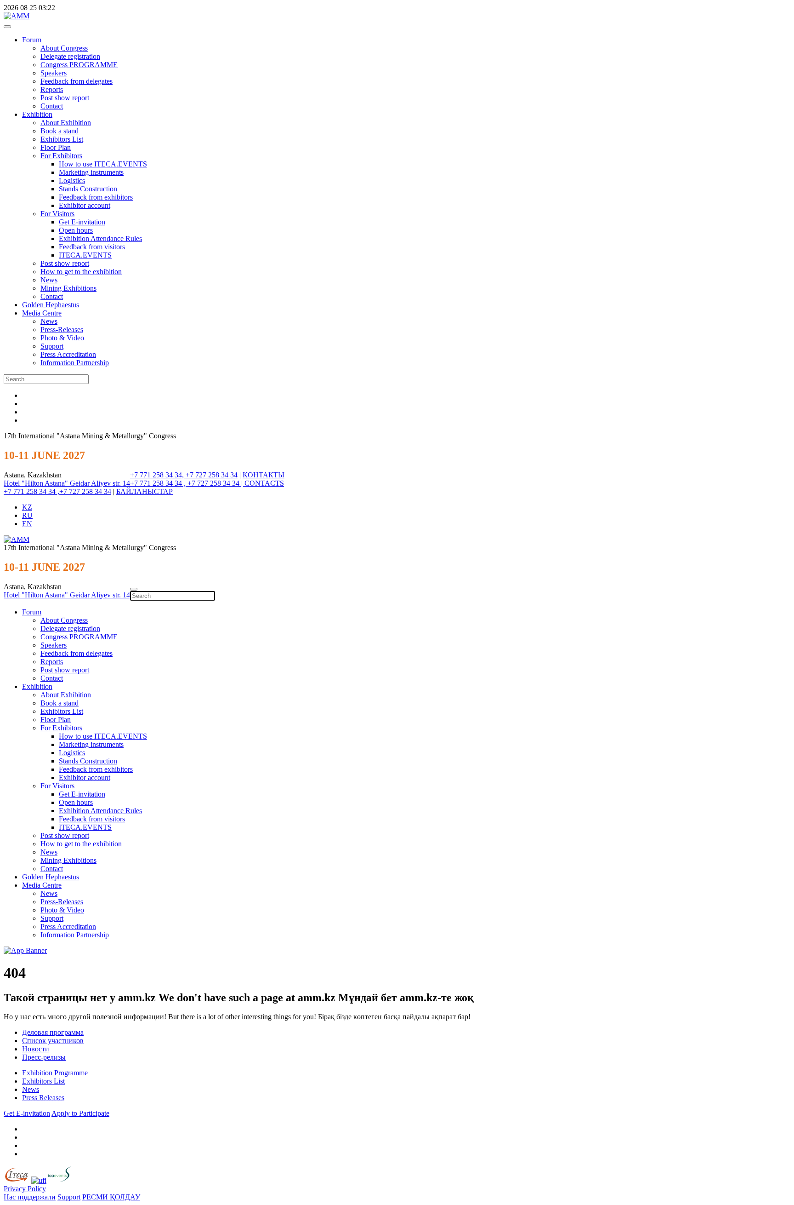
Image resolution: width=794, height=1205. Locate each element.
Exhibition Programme (55, 1073)
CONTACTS (264, 483)
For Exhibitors (61, 156)
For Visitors (57, 214)
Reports (51, 89)
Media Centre (42, 313)
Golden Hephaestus (50, 305)
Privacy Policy (25, 1189)
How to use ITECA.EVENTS (103, 164)
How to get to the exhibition (81, 271)
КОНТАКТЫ (263, 475)
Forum (31, 40)
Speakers (53, 73)
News (48, 280)
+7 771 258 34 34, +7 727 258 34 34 (184, 475)
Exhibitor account (84, 205)
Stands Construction (88, 189)
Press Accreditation (68, 354)
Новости (35, 1049)
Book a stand (59, 131)
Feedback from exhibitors (96, 197)
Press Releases (43, 1098)
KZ (27, 507)
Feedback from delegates (76, 81)
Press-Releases (61, 329)
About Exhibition (65, 122)
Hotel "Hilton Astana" (37, 483)
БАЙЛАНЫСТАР (144, 491)
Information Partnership (74, 363)
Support (51, 346)
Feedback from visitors (92, 247)
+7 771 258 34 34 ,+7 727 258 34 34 (57, 491)
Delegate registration (70, 56)
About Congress (64, 48)
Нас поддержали (30, 1197)
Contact (51, 106)
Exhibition (37, 114)
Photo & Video (62, 338)
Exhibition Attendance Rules (100, 238)
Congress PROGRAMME (79, 65)
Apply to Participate (80, 1113)
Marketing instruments (91, 172)
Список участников (53, 1040)
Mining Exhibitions (68, 288)
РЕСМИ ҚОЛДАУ (111, 1197)
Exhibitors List (61, 139)
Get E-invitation (82, 222)
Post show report (64, 98)
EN (27, 524)
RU (27, 515)
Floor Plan (55, 147)
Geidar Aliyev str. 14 (100, 483)
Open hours (76, 230)
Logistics (72, 180)
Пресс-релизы (44, 1057)
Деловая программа (53, 1032)
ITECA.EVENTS (85, 255)
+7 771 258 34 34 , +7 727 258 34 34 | (187, 483)
